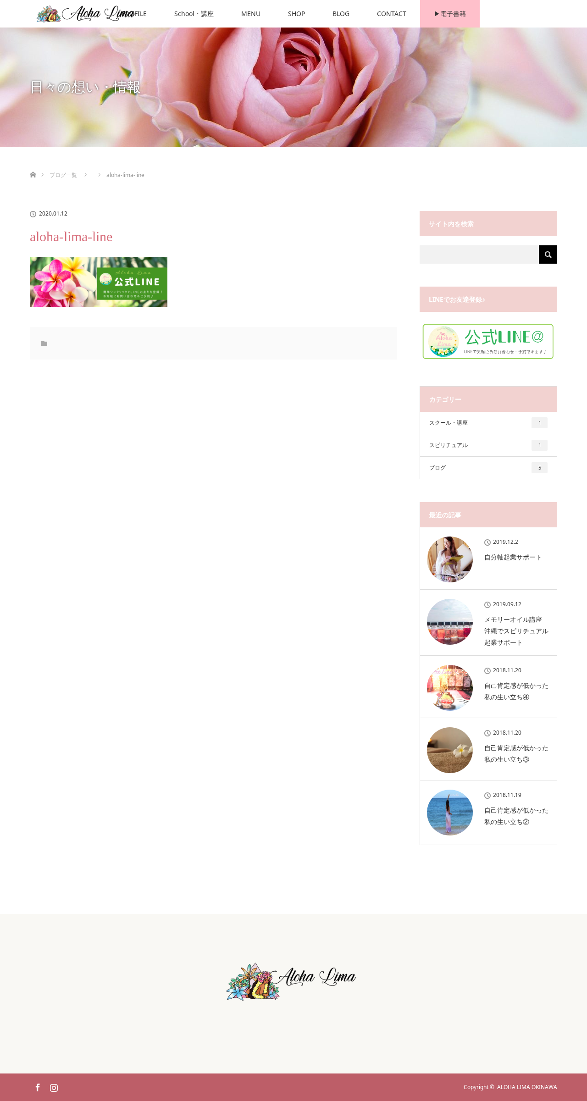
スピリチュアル (485, 445)
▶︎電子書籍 (450, 13)
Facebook (37, 1086)
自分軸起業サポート (513, 557)
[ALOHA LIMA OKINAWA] (293, 1002)
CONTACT (391, 13)
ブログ (485, 467)
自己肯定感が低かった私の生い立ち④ (516, 691)
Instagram (53, 1086)
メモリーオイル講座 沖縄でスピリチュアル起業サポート (516, 631)
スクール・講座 (485, 422)
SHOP (296, 13)
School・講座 (194, 13)
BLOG (340, 13)
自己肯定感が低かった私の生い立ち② (516, 816)
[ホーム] (33, 163)
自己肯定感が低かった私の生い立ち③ (516, 753)
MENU (250, 13)
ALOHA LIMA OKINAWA (527, 1087)
